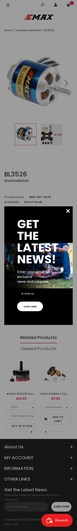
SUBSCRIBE (30, 306)
